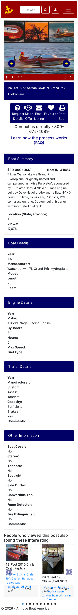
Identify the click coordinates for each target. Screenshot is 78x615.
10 (55, 604)
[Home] (8, 9)
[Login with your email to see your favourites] (55, 10)
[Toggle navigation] (68, 10)
